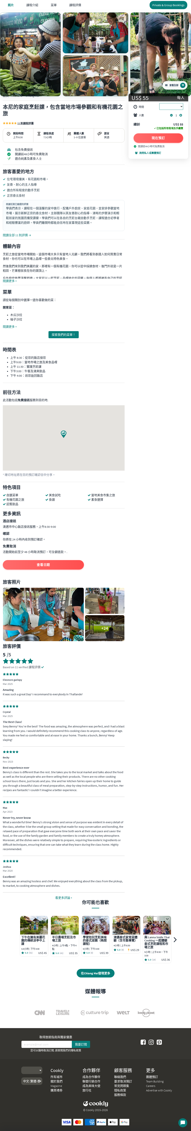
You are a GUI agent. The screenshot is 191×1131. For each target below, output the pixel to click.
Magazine (56, 1086)
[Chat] (182, 1122)
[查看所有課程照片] (30, 54)
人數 (141, 115)
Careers (150, 1086)
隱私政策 (76, 1050)
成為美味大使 (91, 1086)
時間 (141, 107)
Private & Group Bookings (168, 5)
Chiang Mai (32, 95)
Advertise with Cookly (159, 1090)
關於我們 (56, 1081)
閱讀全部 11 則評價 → (17, 235)
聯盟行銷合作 (91, 1081)
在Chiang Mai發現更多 (95, 973)
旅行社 (86, 1090)
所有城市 (56, 1077)
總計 (137, 124)
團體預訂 (152, 1077)
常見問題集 (121, 1086)
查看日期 (43, 565)
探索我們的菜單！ (64, 335)
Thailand (16, 95)
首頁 (6, 95)
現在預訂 (158, 138)
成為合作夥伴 (91, 1077)
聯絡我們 (120, 1077)
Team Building (155, 1081)
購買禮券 (56, 1090)
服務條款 (120, 1095)
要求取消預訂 (123, 1081)
